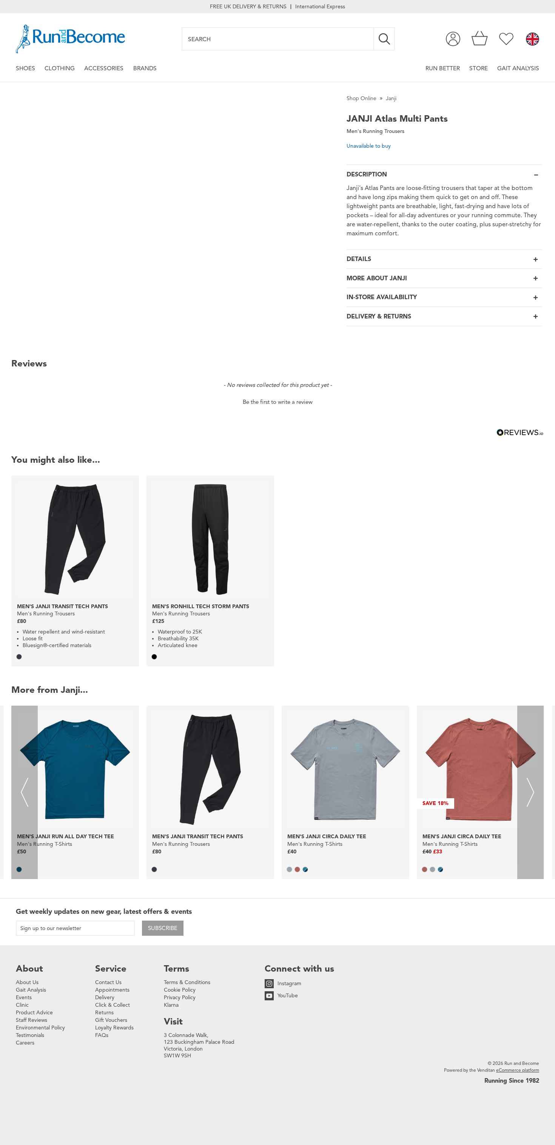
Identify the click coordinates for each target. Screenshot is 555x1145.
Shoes (25, 68)
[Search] (384, 39)
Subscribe (162, 928)
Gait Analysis (518, 68)
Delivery (104, 997)
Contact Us (108, 982)
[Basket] (480, 39)
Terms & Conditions (187, 982)
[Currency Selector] (532, 39)
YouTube (288, 995)
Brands (145, 68)
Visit (173, 1021)
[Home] (70, 39)
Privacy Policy (180, 997)
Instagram (289, 983)
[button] (277, 401)
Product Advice (34, 1012)
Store (478, 68)
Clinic (22, 1005)
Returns (104, 1012)
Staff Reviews (31, 1020)
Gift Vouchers (111, 1020)
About (29, 968)
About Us (27, 982)
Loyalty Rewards (114, 1027)
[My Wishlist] (506, 39)
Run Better (443, 68)
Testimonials (30, 1035)
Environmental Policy (40, 1027)
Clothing (60, 68)
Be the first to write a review (278, 402)
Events (24, 997)
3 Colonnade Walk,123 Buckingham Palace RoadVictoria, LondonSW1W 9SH (199, 1045)
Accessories (103, 68)
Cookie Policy (180, 990)
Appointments (112, 990)
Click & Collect (112, 1005)
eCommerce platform (517, 1070)
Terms (176, 968)
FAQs (101, 1035)
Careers (25, 1043)
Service (110, 968)
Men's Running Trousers (375, 131)
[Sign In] (453, 39)
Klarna (171, 1005)
